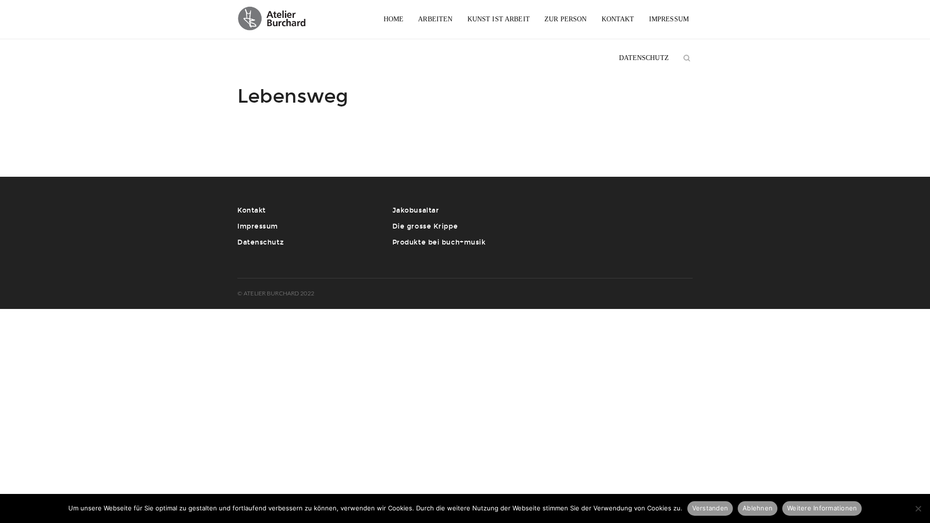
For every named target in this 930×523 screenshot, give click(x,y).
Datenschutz (644, 58)
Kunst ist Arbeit (498, 19)
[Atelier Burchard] (277, 19)
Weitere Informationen (822, 508)
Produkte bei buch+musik (439, 242)
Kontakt (618, 19)
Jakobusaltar (415, 210)
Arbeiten (435, 19)
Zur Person (565, 19)
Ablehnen (758, 508)
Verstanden (710, 508)
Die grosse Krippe (425, 226)
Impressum (669, 19)
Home (394, 19)
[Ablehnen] (918, 508)
